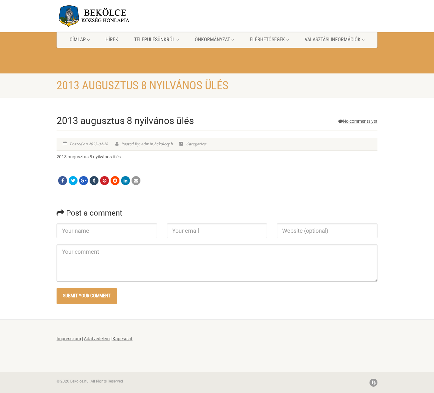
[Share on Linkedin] (125, 180)
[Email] (136, 180)
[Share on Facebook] (62, 180)
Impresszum (69, 338)
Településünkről (154, 40)
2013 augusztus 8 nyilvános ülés (89, 156)
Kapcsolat (122, 338)
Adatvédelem (97, 338)
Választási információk (333, 40)
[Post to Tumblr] (94, 180)
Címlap (78, 40)
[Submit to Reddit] (115, 180)
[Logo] (107, 16)
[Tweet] (73, 180)
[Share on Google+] (83, 180)
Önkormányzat (212, 40)
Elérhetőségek (267, 40)
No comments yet (360, 121)
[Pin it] (104, 180)
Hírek (111, 40)
